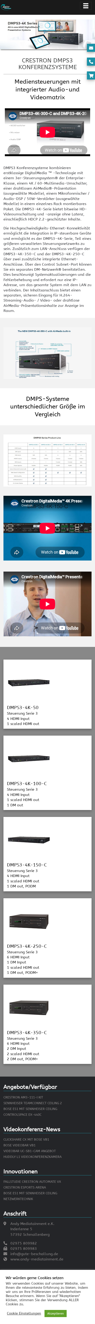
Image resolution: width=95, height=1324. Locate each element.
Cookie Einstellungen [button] (24, 1313)
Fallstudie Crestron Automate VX (32, 1182)
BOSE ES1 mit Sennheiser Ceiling (30, 1109)
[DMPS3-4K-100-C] (29, 758)
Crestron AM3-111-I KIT (23, 1097)
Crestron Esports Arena (24, 1187)
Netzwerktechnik (18, 1199)
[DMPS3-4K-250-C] (29, 921)
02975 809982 (23, 1243)
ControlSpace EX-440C (22, 1115)
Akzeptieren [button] (55, 1313)
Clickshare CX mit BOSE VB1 (26, 1140)
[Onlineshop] (91, 75)
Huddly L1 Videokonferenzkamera (32, 1157)
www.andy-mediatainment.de (36, 1259)
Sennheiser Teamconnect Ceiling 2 (32, 1103)
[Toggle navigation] (86, 6)
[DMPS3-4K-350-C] (29, 1007)
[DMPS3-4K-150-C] (29, 839)
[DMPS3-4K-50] (29, 682)
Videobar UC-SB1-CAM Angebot (29, 1151)
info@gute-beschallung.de (34, 1254)
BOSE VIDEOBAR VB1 (19, 1145)
